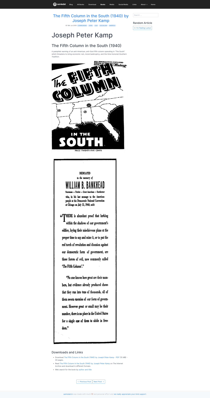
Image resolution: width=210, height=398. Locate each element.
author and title (85, 369)
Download (92, 4)
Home (153, 4)
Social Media (123, 4)
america (112, 25)
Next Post (98, 382)
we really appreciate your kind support (130, 394)
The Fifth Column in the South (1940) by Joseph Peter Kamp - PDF (91, 357)
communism (82, 25)
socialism (103, 25)
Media (112, 4)
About (143, 4)
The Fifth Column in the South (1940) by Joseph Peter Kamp (91, 18)
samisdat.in (68, 394)
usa (96, 25)
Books (103, 4)
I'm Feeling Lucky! (143, 28)
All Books (80, 4)
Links (134, 4)
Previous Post (85, 382)
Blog (71, 4)
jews (90, 25)
